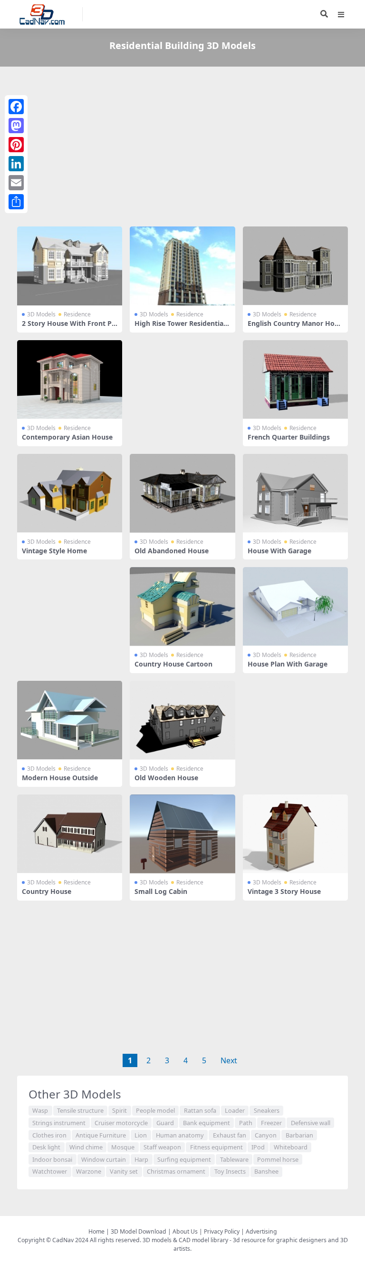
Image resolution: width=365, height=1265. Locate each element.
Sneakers (266, 1110)
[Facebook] (16, 106)
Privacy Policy (222, 1231)
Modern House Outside (60, 777)
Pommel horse (277, 1159)
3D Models (41, 314)
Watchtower (49, 1171)
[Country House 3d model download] (69, 833)
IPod (258, 1147)
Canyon (266, 1135)
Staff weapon (162, 1147)
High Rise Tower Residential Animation (179, 327)
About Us (185, 1231)
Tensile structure (80, 1110)
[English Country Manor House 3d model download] (295, 265)
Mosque (122, 1147)
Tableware (234, 1159)
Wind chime (86, 1147)
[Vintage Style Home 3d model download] (69, 493)
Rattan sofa (200, 1110)
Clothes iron (49, 1135)
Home (96, 1231)
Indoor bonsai (52, 1159)
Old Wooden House (166, 777)
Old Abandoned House (171, 550)
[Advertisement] (182, 148)
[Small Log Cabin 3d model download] (182, 833)
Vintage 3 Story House (284, 891)
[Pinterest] (16, 144)
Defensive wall (310, 1122)
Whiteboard (290, 1147)
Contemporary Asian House (67, 436)
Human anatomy (180, 1135)
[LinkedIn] (16, 163)
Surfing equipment (184, 1159)
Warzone (88, 1171)
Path (245, 1122)
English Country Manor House (295, 327)
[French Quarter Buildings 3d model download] (295, 379)
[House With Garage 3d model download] (295, 493)
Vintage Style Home (54, 550)
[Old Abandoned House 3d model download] (182, 493)
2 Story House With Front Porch (69, 327)
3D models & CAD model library (185, 1240)
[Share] (16, 201)
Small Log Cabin (160, 891)
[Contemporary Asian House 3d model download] (69, 379)
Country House (46, 891)
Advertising (261, 1231)
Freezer (271, 1122)
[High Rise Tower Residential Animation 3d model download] (182, 265)
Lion (140, 1135)
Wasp (40, 1110)
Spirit (119, 1110)
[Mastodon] (16, 125)
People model (155, 1110)
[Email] (16, 182)
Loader (235, 1110)
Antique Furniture (101, 1135)
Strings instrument (59, 1122)
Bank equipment (206, 1122)
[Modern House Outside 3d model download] (69, 720)
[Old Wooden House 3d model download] (182, 720)
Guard (165, 1122)
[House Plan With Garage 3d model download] (295, 606)
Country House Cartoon (173, 663)
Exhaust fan (229, 1135)
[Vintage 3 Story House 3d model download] (295, 833)
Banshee (266, 1171)
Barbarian (299, 1135)
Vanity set (124, 1171)
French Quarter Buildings (289, 436)
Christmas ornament (176, 1171)
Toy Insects (230, 1171)
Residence (77, 314)
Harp (141, 1159)
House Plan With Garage (287, 663)
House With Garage (279, 550)
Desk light (46, 1147)
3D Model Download (138, 1231)
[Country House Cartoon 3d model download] (182, 606)
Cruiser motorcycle (121, 1122)
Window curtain (103, 1159)
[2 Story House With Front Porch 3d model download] (69, 265)
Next (229, 1060)
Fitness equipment (216, 1147)
